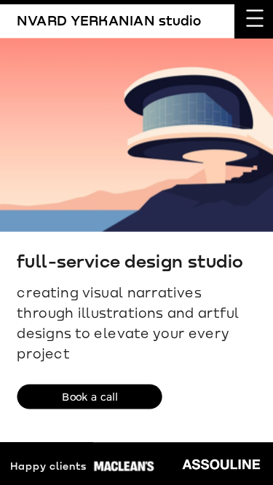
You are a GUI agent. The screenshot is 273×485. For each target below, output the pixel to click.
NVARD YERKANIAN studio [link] (109, 20)
